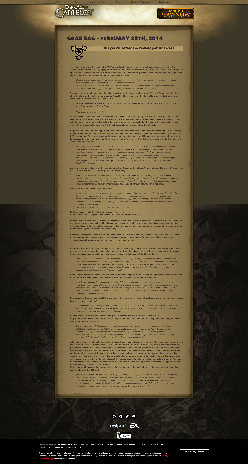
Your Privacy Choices (194, 452)
